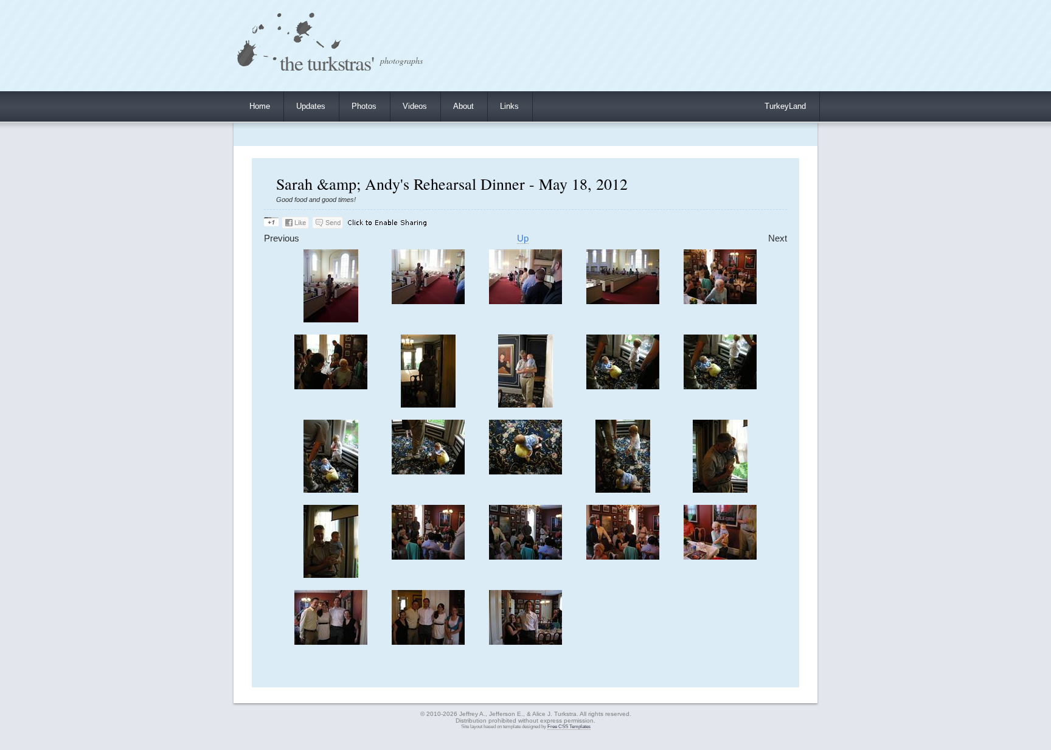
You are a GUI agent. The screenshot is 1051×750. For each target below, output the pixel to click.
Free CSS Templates (569, 726)
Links (509, 106)
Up (523, 238)
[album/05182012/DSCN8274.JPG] (622, 490)
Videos (415, 106)
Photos (364, 106)
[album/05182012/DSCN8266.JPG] (428, 404)
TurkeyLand (785, 106)
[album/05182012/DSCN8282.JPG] (330, 642)
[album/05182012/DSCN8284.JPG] (428, 642)
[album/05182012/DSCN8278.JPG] (428, 556)
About (463, 106)
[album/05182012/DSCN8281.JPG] (720, 556)
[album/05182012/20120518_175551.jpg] (428, 301)
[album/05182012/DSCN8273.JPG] (525, 471)
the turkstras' (327, 62)
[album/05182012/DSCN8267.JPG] (525, 404)
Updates (310, 106)
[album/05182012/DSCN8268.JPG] (622, 386)
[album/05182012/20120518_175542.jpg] (331, 319)
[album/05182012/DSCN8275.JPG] (720, 490)
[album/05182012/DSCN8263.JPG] (622, 301)
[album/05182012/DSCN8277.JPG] (331, 575)
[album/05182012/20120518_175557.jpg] (525, 301)
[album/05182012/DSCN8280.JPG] (622, 556)
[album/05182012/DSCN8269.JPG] (720, 386)
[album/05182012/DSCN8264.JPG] (720, 301)
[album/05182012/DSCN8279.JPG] (525, 556)
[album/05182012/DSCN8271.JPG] (331, 490)
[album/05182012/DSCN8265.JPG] (330, 386)
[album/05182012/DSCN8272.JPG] (428, 471)
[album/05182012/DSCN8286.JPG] (525, 642)
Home (259, 106)
